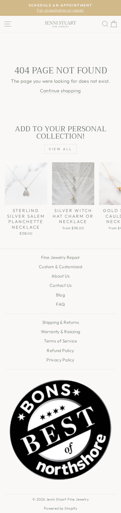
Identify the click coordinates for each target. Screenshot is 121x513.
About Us (60, 276)
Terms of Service (60, 341)
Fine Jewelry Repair (60, 257)
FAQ (60, 304)
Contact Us (60, 285)
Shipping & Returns (60, 322)
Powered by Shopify (60, 508)
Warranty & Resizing (60, 331)
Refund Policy (60, 350)
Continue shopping (60, 90)
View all (60, 149)
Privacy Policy (60, 360)
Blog (60, 295)
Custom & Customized (60, 266)
